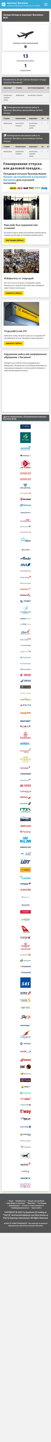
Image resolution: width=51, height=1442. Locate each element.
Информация (14, 1205)
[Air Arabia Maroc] (25, 479)
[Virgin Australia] (25, 1147)
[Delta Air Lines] (25, 705)
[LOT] (25, 861)
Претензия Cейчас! (14, 240)
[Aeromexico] (25, 455)
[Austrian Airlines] (25, 589)
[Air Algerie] (25, 464)
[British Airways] (25, 639)
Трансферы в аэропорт (15, 1203)
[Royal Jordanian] (25, 954)
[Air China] (25, 499)
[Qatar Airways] (25, 937)
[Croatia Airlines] (25, 693)
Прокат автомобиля (36, 1201)
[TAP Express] (25, 1074)
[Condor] (25, 687)
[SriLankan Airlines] (25, 1034)
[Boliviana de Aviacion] (25, 632)
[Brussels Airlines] (25, 645)
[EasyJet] (25, 713)
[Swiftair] (25, 1051)
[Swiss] (25, 1060)
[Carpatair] (25, 657)
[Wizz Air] (25, 1185)
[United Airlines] (25, 1127)
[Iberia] (25, 797)
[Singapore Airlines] (25, 1000)
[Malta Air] (25, 890)
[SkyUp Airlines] (25, 1017)
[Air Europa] (25, 505)
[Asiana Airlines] (25, 577)
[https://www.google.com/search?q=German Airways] (25, 46)
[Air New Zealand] (25, 526)
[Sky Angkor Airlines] (25, 1007)
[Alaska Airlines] (25, 558)
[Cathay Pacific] (25, 663)
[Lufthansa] (25, 870)
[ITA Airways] (25, 810)
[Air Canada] (25, 493)
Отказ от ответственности (33, 1205)
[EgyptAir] (25, 721)
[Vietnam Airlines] (25, 1140)
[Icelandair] (25, 803)
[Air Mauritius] (25, 520)
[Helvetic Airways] (25, 792)
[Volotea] (25, 1164)
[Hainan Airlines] (25, 785)
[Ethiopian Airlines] (25, 750)
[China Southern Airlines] (25, 681)
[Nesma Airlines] (25, 905)
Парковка (31, 1203)
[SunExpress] (25, 1043)
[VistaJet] (25, 1155)
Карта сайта (37, 1208)
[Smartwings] (25, 1025)
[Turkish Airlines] (25, 1105)
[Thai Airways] (25, 1080)
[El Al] (25, 727)
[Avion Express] (25, 601)
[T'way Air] (25, 1111)
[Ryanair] (25, 966)
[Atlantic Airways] (25, 583)
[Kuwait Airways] (25, 853)
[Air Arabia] (25, 473)
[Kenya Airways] (25, 831)
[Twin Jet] (25, 1119)
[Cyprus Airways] (25, 699)
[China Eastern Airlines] (25, 675)
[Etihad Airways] (25, 759)
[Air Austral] (25, 486)
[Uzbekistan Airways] (25, 1134)
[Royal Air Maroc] (25, 946)
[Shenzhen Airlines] (25, 993)
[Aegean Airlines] (25, 426)
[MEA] (25, 897)
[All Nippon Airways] (25, 564)
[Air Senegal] (25, 532)
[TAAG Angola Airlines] (25, 1067)
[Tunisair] (25, 1099)
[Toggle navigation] (45, 4)
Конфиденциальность (20, 1208)
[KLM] (25, 839)
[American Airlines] (25, 571)
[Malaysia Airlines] (25, 884)
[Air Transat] (25, 540)
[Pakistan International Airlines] (25, 919)
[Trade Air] (25, 1087)
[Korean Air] (25, 847)
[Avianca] (25, 595)
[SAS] (25, 982)
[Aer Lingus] (25, 437)
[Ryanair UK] (25, 972)
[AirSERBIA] (25, 550)
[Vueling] (25, 1171)
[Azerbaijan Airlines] (25, 610)
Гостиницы (42, 1203)
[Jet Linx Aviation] (25, 818)
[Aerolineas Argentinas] (25, 448)
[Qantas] (25, 929)
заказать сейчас (14, 293)
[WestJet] (25, 1178)
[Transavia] (25, 1093)
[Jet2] (25, 826)
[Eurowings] (25, 767)
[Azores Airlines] (25, 618)
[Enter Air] (25, 743)
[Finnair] (25, 774)
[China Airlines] (25, 669)
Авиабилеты (21, 1201)
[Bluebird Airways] (25, 624)
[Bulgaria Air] (25, 651)
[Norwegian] (25, 912)
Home (11, 1201)
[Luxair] (25, 877)
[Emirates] (25, 735)
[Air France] (25, 512)
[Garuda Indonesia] (25, 780)
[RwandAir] (25, 960)
